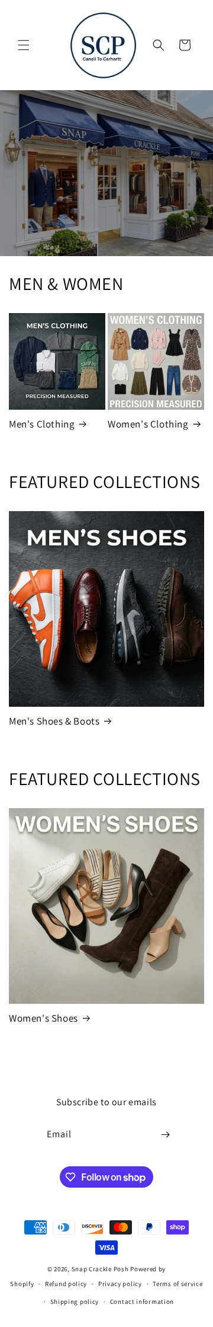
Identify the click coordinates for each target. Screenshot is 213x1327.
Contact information (142, 1301)
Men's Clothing (42, 423)
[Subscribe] (166, 1135)
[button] (24, 45)
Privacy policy (120, 1284)
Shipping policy (74, 1301)
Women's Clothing (148, 423)
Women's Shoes (43, 1018)
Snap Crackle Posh (100, 1269)
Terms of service (177, 1284)
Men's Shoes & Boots (54, 721)
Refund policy (66, 1284)
